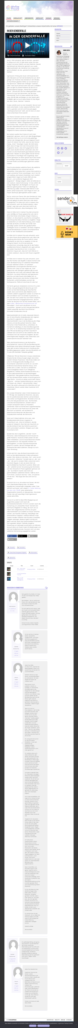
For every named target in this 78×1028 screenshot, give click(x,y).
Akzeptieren (33, 1025)
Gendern (22, 547)
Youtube (58, 148)
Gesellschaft (17, 18)
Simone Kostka (31, 51)
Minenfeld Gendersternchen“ (26, 303)
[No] (76, 1024)
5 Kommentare (15, 55)
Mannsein (34, 552)
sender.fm (62, 152)
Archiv (57, 38)
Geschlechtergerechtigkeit (18, 552)
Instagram (58, 152)
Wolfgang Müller (31, 569)
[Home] (12, 8)
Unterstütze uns (50, 1020)
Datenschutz (69, 1020)
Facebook (62, 148)
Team (57, 40)
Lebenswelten (29, 18)
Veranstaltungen (12, 21)
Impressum (63, 1020)
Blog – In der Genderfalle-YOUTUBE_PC (20, 579)
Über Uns (58, 35)
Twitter (66, 148)
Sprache (12, 557)
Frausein (12, 547)
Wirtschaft (39, 18)
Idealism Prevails (12, 1020)
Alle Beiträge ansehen (62, 137)
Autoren (58, 33)
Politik (9, 18)
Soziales (48, 18)
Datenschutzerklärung (43, 1025)
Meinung (57, 18)
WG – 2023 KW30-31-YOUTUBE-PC (21, 569)
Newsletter (57, 1020)
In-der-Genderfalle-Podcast (21, 574)
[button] (12, 536)
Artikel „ (12, 303)
